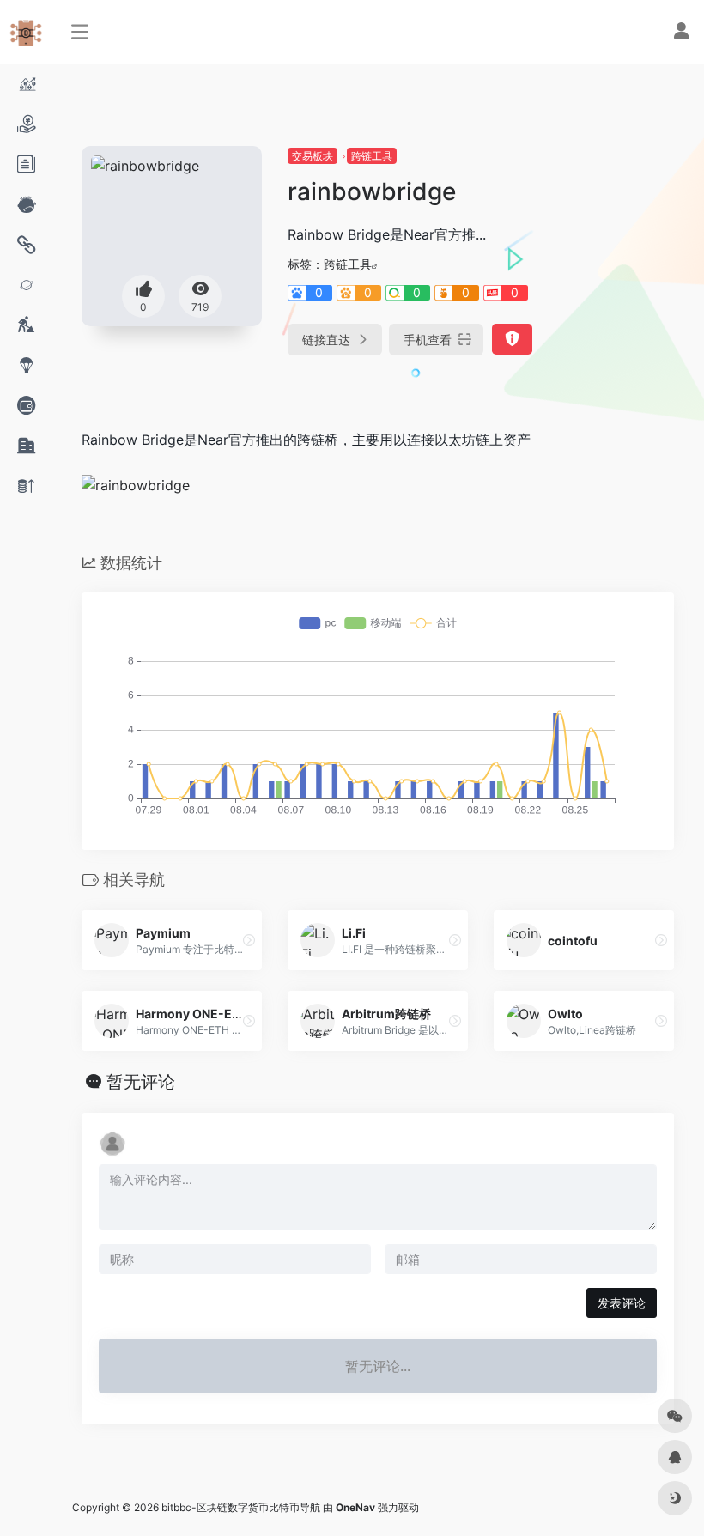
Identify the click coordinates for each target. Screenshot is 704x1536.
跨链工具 (371, 155)
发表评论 (622, 1303)
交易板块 (312, 155)
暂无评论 (140, 1082)
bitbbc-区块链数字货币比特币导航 (240, 1507)
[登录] (681, 33)
